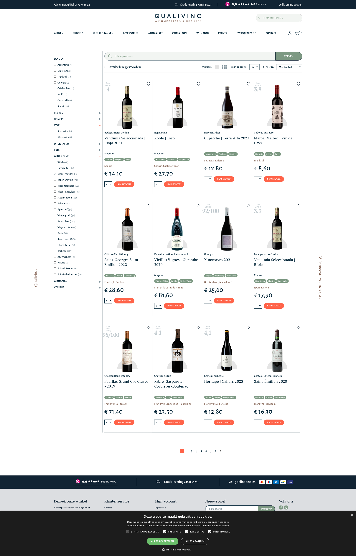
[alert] (178, 533)
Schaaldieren (67, 268)
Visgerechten (66, 227)
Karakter (232, 154)
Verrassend (231, 276)
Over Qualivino (246, 33)
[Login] (290, 33)
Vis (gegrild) (66, 215)
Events (222, 33)
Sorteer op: (268, 67)
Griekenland (65, 88)
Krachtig (109, 397)
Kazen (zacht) (66, 239)
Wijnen (59, 33)
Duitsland (64, 70)
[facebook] (281, 507)
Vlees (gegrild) (67, 174)
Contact (271, 33)
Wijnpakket (155, 33)
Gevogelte (65, 168)
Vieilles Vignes (186, 281)
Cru (168, 397)
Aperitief (64, 209)
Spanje (63, 106)
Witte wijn (64, 137)
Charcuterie (66, 245)
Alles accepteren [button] (162, 541)
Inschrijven (266, 509)
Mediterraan (178, 397)
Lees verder (222, 525)
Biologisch (160, 397)
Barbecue (64, 251)
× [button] (351, 515)
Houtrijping (160, 159)
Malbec (269, 154)
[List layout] (217, 67)
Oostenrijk (64, 100)
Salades (63, 203)
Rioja (128, 159)
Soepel (217, 397)
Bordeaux (109, 276)
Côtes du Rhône (162, 281)
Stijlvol (269, 397)
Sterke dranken (103, 33)
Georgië (63, 82)
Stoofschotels (67, 197)
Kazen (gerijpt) (67, 179)
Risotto (63, 262)
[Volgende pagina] (221, 451)
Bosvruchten (210, 154)
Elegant (208, 276)
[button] (178, 550)
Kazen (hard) (66, 221)
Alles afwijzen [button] (195, 541)
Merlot (119, 276)
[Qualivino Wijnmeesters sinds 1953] (178, 18)
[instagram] (286, 507)
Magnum (119, 159)
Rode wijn (64, 131)
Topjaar (128, 397)
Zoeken (288, 56)
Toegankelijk (280, 397)
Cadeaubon (179, 33)
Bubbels (78, 33)
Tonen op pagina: (238, 67)
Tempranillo (184, 159)
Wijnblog (202, 33)
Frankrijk (64, 76)
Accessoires (130, 33)
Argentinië (64, 65)
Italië (62, 94)
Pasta (62, 233)
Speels (277, 154)
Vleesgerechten (68, 185)
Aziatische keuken (69, 274)
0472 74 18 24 (82, 4)
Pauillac (119, 397)
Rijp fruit (172, 159)
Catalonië (222, 154)
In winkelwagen (124, 184)
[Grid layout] (224, 67)
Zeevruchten (66, 257)
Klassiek (109, 159)
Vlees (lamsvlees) (68, 191)
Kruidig (174, 281)
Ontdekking (130, 276)
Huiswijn (259, 154)
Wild (62, 162)
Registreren (160, 508)
